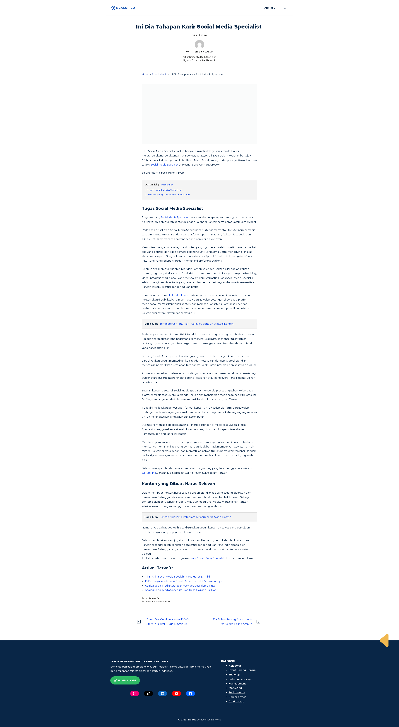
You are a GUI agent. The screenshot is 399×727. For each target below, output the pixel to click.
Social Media (159, 74)
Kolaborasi (235, 665)
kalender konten (179, 295)
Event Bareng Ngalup (242, 670)
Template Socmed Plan (157, 601)
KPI (175, 442)
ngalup (208, 51)
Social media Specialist (164, 164)
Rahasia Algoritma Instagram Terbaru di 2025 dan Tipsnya (195, 517)
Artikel (269, 8)
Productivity (236, 701)
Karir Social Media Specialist (207, 558)
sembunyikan (166, 185)
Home (145, 74)
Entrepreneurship (240, 679)
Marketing (235, 688)
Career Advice (237, 697)
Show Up (234, 674)
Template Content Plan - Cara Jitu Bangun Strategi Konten (196, 323)
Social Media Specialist (174, 217)
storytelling (149, 472)
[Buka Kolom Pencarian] (284, 7)
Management (237, 683)
